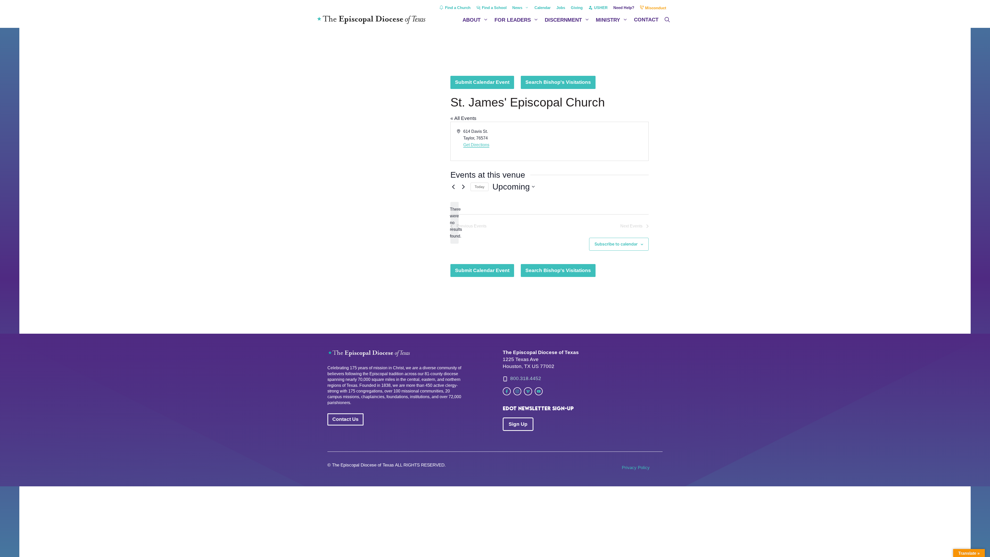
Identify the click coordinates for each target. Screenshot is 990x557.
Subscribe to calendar (616, 244)
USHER (600, 7)
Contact (646, 19)
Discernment (563, 20)
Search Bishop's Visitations (558, 82)
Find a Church (457, 7)
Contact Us (345, 419)
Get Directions (476, 145)
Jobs (560, 7)
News (517, 7)
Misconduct (655, 8)
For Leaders (512, 20)
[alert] (454, 223)
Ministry (608, 20)
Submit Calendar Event (482, 82)
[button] (667, 20)
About (472, 20)
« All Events (463, 118)
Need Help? (623, 7)
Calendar (542, 7)
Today (479, 187)
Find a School (494, 7)
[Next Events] (463, 187)
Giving (577, 7)
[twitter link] (507, 391)
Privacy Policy (636, 467)
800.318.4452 (525, 378)
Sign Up (518, 424)
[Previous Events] (453, 187)
